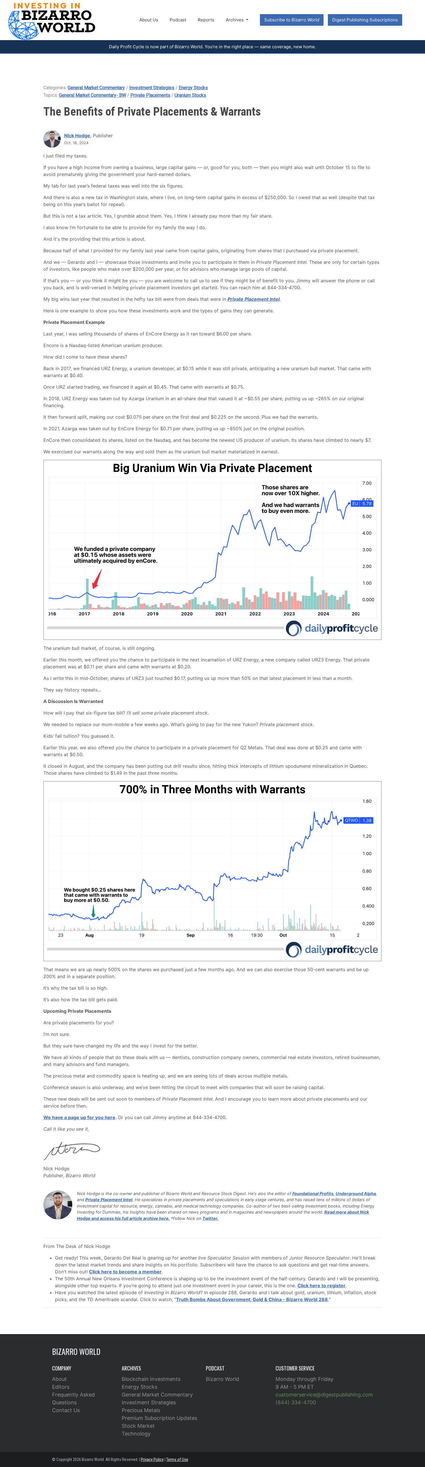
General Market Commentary (96, 87)
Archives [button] (235, 20)
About (59, 1379)
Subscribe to (291, 20)
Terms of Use (177, 1459)
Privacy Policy (152, 1459)
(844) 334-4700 (296, 1402)
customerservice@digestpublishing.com (324, 1395)
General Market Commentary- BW (92, 95)
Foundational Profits (312, 1193)
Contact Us (66, 1410)
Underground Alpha (356, 1193)
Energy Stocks (193, 87)
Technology (136, 1434)
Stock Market (138, 1426)
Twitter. (210, 1218)
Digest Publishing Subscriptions (365, 20)
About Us (148, 20)
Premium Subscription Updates (159, 1418)
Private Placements (150, 95)
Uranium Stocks (190, 95)
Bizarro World (222, 1379)
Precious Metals (141, 1410)
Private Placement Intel (108, 1199)
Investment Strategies (151, 87)
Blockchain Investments (151, 1379)
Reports (206, 20)
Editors (60, 1387)
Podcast (178, 20)
